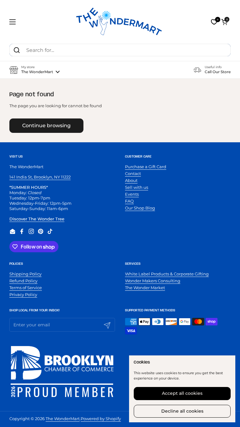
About (131, 180)
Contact (133, 173)
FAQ (129, 200)
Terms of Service (25, 287)
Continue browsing (46, 125)
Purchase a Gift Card (145, 166)
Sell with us (136, 187)
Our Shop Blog (140, 207)
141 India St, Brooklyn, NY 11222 (40, 176)
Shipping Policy (25, 273)
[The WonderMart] (120, 22)
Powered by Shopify (101, 418)
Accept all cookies (182, 393)
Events (132, 194)
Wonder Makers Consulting (152, 280)
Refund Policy (23, 280)
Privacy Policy (23, 294)
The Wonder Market (145, 287)
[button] (224, 22)
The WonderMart (63, 418)
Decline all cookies (182, 411)
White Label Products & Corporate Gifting (167, 273)
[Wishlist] (214, 22)
